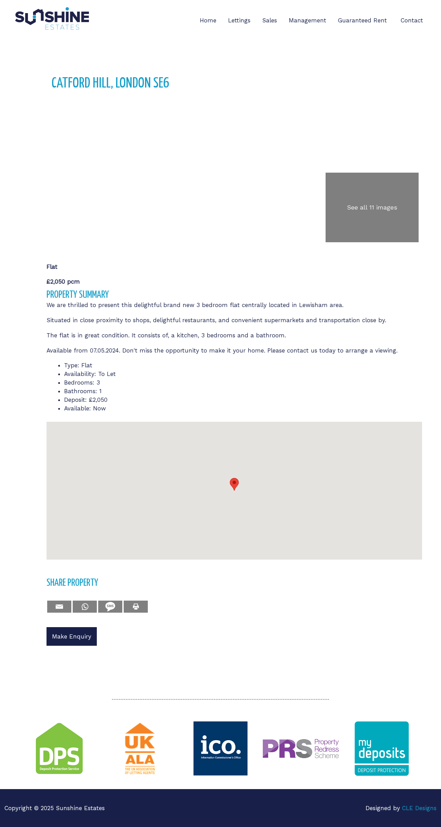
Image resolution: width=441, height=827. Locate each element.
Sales (269, 20)
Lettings (239, 20)
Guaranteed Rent (363, 20)
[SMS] (110, 607)
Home (208, 20)
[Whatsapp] (85, 607)
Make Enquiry (71, 636)
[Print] (136, 607)
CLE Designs (419, 808)
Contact (412, 20)
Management (307, 20)
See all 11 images (372, 207)
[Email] (59, 607)
